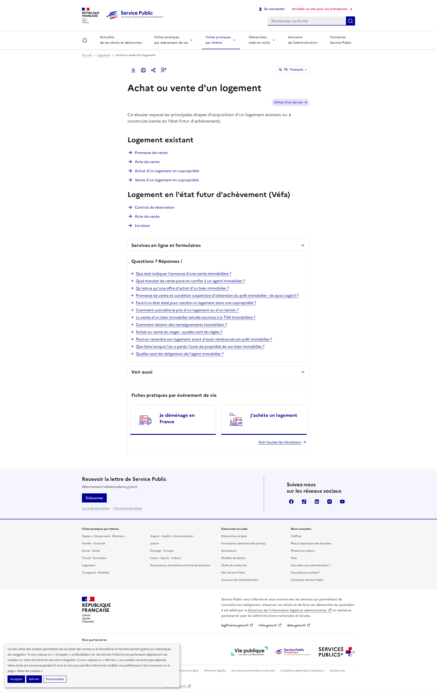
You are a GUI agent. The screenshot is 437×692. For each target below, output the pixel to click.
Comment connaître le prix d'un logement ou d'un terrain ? (187, 310)
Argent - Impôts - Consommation (171, 536)
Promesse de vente (151, 152)
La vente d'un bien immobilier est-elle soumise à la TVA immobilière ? (195, 317)
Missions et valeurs (303, 551)
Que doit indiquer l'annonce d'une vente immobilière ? (183, 273)
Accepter (16, 679)
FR (293, 69)
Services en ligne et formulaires (166, 245)
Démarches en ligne (234, 536)
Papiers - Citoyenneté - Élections (103, 536)
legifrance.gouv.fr (235, 625)
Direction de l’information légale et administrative (287, 610)
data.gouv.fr (296, 625)
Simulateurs (228, 551)
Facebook (291, 501)
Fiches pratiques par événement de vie (171, 40)
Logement (103, 55)
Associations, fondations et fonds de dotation (180, 565)
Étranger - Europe (161, 551)
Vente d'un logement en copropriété (167, 180)
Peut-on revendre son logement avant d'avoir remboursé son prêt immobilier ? (204, 339)
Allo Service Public (233, 573)
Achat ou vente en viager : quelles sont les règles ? (179, 332)
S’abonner (94, 498)
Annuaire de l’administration (303, 40)
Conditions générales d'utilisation (302, 671)
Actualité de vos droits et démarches (121, 40)
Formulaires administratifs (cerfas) (243, 543)
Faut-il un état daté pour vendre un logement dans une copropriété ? (196, 302)
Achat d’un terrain (288, 102)
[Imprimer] (143, 70)
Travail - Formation (94, 558)
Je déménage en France (177, 418)
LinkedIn (316, 501)
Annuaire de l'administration (239, 580)
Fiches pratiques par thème (218, 40)
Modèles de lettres (233, 558)
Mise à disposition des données (311, 543)
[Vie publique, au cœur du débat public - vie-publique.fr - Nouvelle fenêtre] (249, 652)
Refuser (34, 679)
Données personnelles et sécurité (253, 671)
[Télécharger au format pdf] (133, 70)
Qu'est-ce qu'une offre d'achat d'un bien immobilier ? (182, 288)
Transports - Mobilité (95, 573)
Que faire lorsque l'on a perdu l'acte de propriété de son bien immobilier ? (200, 346)
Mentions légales (215, 671)
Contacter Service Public (340, 40)
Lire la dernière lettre (95, 508)
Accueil (87, 55)
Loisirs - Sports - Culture (165, 558)
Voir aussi (141, 372)
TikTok (304, 501)
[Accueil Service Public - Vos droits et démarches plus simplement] (136, 19)
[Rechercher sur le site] (350, 21)
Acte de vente (147, 161)
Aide (294, 558)
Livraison (142, 225)
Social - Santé (91, 551)
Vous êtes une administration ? (311, 565)
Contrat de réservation (155, 207)
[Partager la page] (153, 70)
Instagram (329, 501)
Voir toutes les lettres (128, 508)
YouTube (342, 501)
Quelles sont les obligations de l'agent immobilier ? (180, 353)
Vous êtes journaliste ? (305, 573)
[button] (163, 70)
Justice (154, 543)
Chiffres (296, 536)
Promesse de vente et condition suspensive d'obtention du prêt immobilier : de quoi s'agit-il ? (217, 295)
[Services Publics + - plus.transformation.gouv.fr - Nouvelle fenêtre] (337, 652)
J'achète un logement (273, 415)
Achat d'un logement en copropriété (167, 171)
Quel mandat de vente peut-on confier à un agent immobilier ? (190, 281)
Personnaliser (55, 679)
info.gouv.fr (268, 625)
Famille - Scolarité (93, 543)
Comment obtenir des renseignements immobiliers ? (181, 324)
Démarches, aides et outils (259, 40)
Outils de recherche (234, 565)
